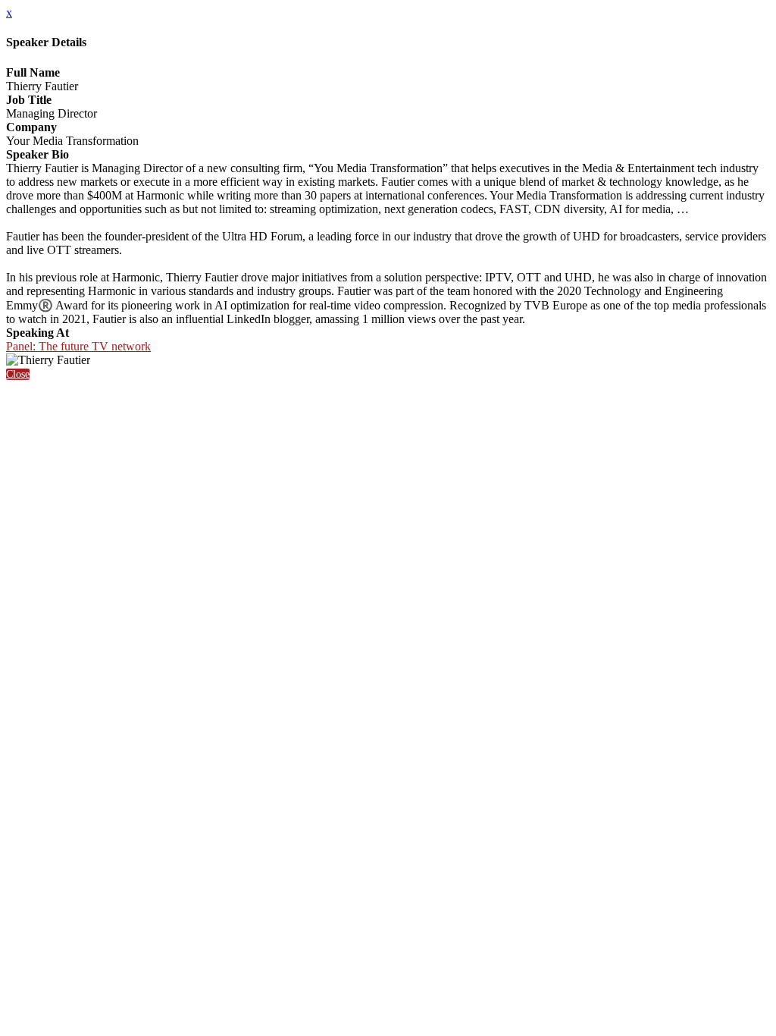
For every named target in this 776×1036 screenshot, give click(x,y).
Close (18, 374)
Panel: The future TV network (78, 346)
